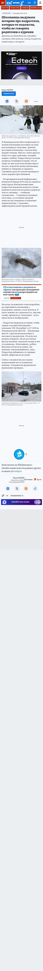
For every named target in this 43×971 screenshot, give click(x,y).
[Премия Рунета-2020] (22, 3)
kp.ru (39, 479)
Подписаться (8, 93)
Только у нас (15, 8)
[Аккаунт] (40, 3)
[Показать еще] (35, 101)
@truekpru (16, 471)
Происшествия (6, 13)
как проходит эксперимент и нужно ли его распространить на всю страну (21, 291)
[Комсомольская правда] (13, 3)
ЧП (7, 495)
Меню (3, 3)
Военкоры (25, 8)
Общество (6, 298)
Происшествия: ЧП (17, 495)
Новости (5, 8)
